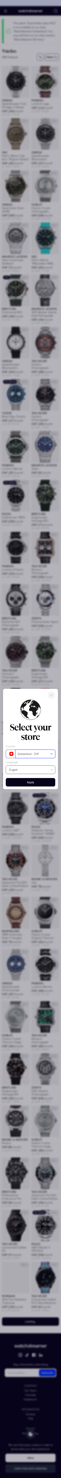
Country (10, 746)
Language (12, 762)
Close (51, 695)
